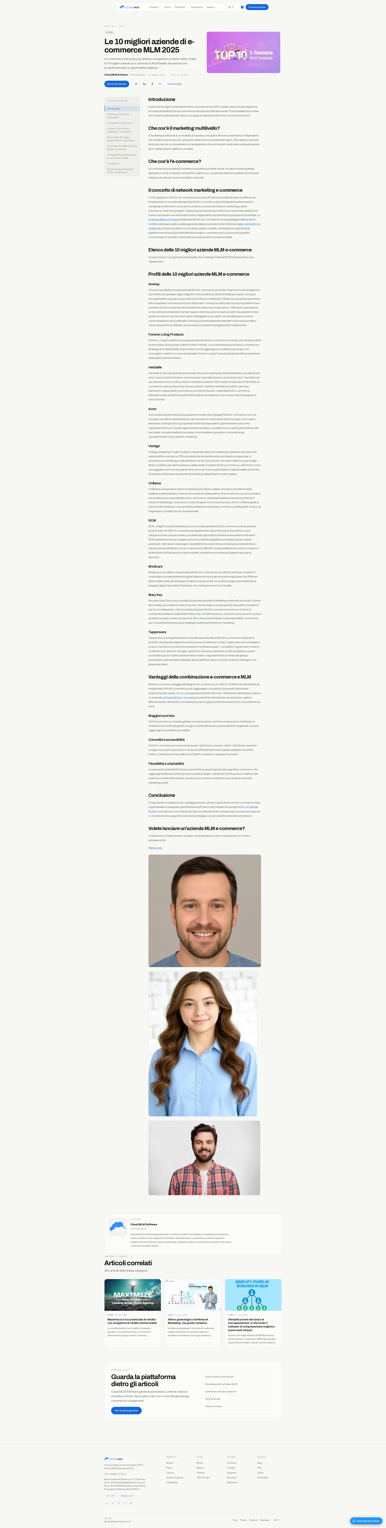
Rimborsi (253, 1520)
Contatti (231, 1467)
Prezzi (169, 1467)
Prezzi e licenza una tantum (219, 1376)
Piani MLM (180, 7)
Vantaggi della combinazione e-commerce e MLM (121, 156)
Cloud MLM (110, 26)
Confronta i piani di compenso (220, 1391)
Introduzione (113, 108)
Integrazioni (197, 7)
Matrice (200, 1467)
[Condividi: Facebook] (152, 84)
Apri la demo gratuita (116, 84)
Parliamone (155, 847)
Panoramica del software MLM (221, 1384)
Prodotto (153, 7)
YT (119, 1503)
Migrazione (232, 1482)
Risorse (210, 7)
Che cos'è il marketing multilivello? (118, 116)
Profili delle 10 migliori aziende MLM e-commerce (122, 148)
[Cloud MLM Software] (129, 7)
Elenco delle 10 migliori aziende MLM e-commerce (121, 139)
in (107, 1503)
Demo (168, 7)
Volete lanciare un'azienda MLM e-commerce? (120, 171)
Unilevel (200, 1472)
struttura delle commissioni (164, 219)
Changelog (171, 1482)
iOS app (110, 1496)
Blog (121, 26)
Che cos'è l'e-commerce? (120, 123)
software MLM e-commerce (179, 697)
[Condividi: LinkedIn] (144, 84)
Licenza (170, 1472)
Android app (127, 1496)
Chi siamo (231, 1463)
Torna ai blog (174, 83)
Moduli (169, 1463)
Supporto (231, 1472)
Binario (200, 1463)
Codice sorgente (174, 1477)
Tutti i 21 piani (203, 1477)
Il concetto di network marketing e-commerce (119, 130)
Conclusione (113, 163)
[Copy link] (160, 84)
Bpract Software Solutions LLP (117, 1521)
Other (109, 32)
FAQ (259, 1467)
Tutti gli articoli (212, 1398)
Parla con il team (213, 1406)
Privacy (243, 1520)
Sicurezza (232, 1477)
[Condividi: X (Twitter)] (136, 84)
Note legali (262, 1477)
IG (131, 1503)
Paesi (235, 1520)
